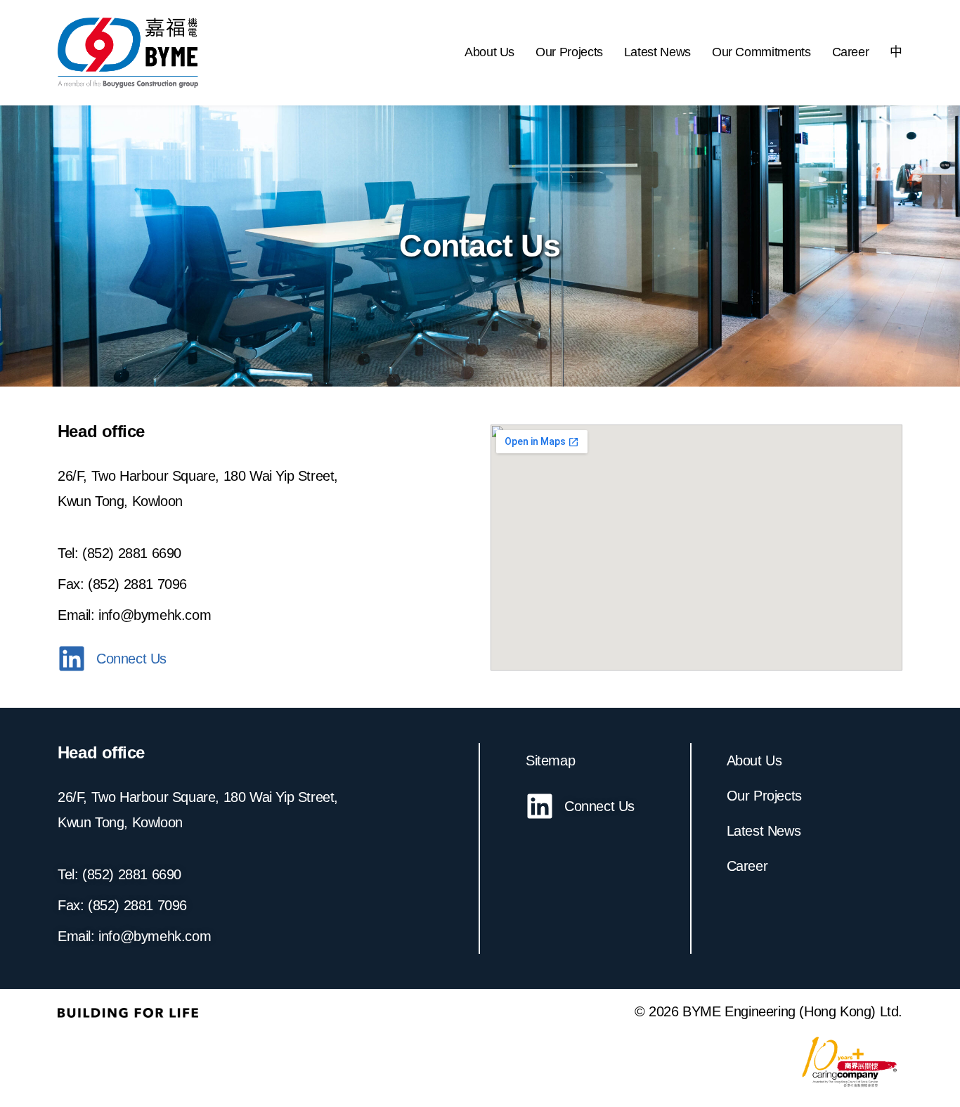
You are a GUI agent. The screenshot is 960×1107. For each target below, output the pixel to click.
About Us (489, 52)
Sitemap (550, 760)
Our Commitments (761, 52)
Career (850, 52)
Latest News (657, 52)
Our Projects (569, 52)
